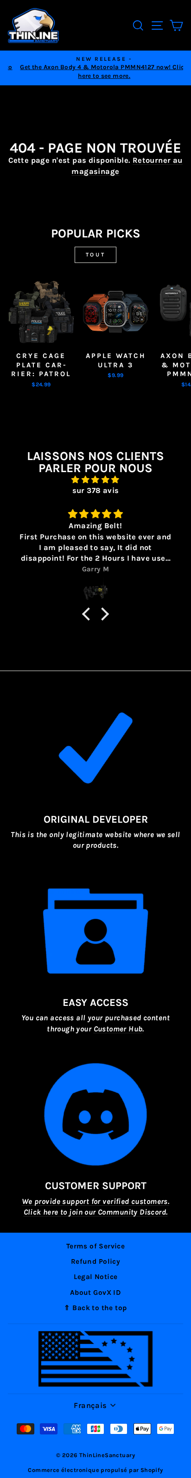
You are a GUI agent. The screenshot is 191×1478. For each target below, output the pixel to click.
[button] (88, 613)
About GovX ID (95, 1292)
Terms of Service (95, 1246)
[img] (95, 479)
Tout (95, 254)
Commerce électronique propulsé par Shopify (95, 1469)
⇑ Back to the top (95, 1308)
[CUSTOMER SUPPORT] (95, 1114)
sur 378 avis (95, 490)
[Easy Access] (95, 931)
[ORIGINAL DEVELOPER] (95, 748)
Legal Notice (96, 1277)
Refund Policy (95, 1261)
